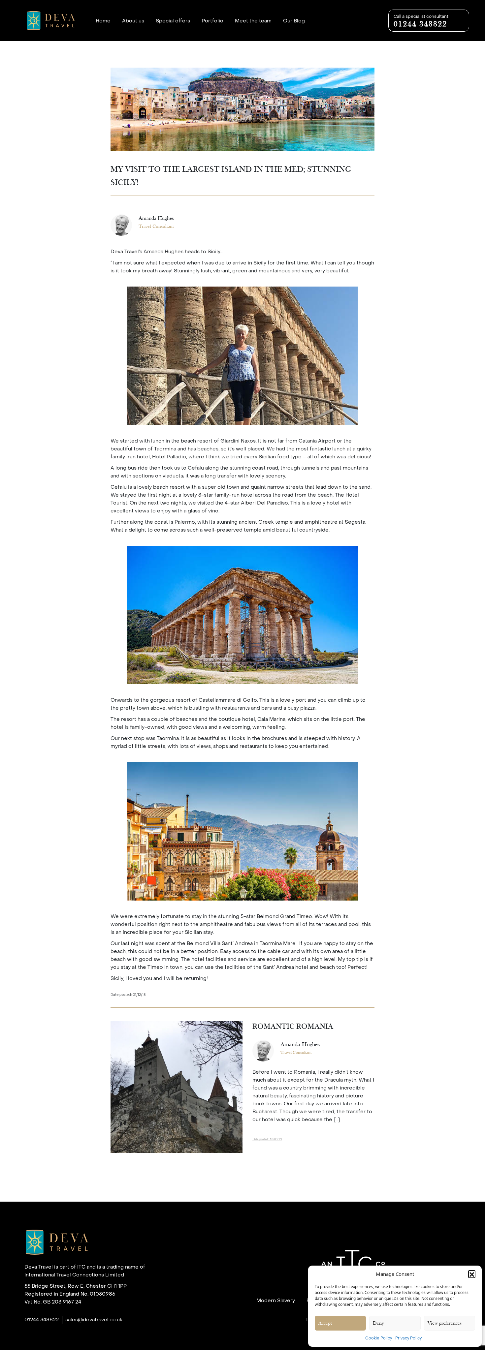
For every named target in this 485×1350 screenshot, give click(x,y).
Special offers (173, 20)
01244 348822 (41, 1319)
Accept (325, 1323)
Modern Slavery (275, 1300)
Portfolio (212, 20)
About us (133, 20)
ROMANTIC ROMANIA (292, 1026)
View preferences (445, 1323)
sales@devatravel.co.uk (93, 1319)
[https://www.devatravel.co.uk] (73, 1245)
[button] (472, 1274)
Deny (378, 1323)
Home (103, 20)
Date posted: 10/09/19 (267, 1139)
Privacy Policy (408, 1338)
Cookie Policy (378, 1338)
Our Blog (294, 20)
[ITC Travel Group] (353, 1265)
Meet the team (253, 20)
